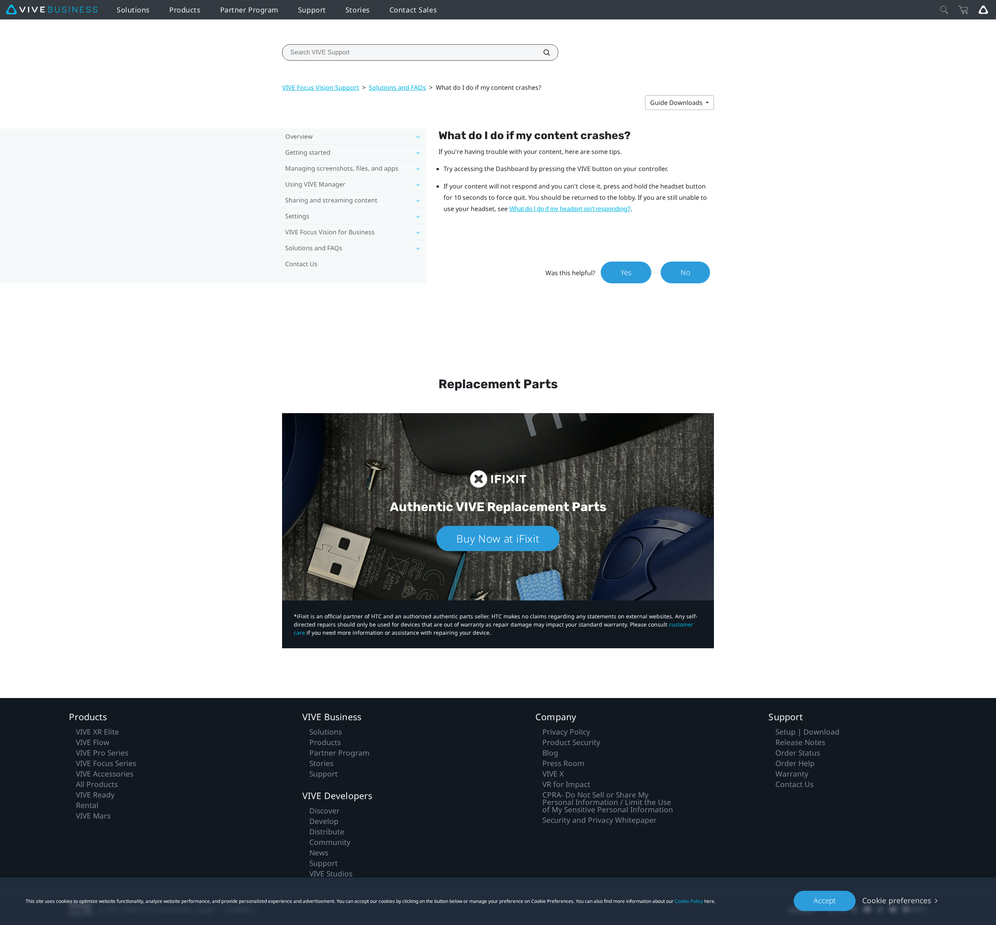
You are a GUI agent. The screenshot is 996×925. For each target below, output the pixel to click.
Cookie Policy (689, 901)
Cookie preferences (896, 900)
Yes (626, 272)
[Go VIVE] (983, 9)
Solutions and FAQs (397, 87)
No (685, 272)
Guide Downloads (677, 102)
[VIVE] (51, 10)
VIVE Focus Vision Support (320, 87)
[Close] (944, 9)
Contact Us (301, 264)
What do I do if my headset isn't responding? (570, 209)
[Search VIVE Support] (542, 52)
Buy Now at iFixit (498, 538)
